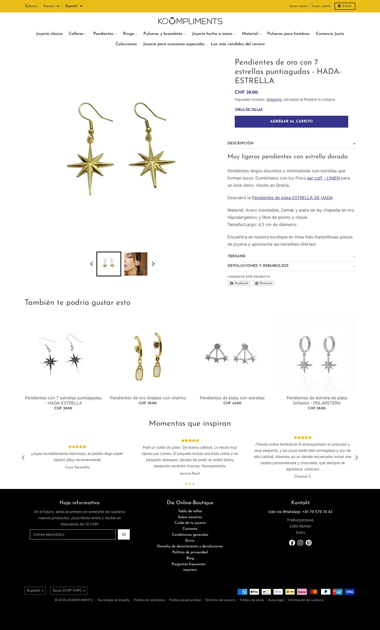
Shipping (274, 99)
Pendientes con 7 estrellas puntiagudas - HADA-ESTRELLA (63, 400)
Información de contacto (305, 600)
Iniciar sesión (298, 6)
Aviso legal (276, 600)
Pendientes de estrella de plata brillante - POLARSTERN (317, 400)
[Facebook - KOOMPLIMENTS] (292, 543)
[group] (108, 264)
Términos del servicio (220, 600)
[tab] (186, 484)
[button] (74, 6)
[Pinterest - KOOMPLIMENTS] (309, 543)
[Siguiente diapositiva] (152, 264)
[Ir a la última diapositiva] (91, 264)
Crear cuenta (321, 6)
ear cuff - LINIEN (323, 178)
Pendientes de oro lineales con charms (148, 397)
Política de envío (252, 600)
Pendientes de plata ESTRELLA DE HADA (292, 197)
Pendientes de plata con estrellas (232, 397)
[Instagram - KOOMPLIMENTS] (300, 543)
